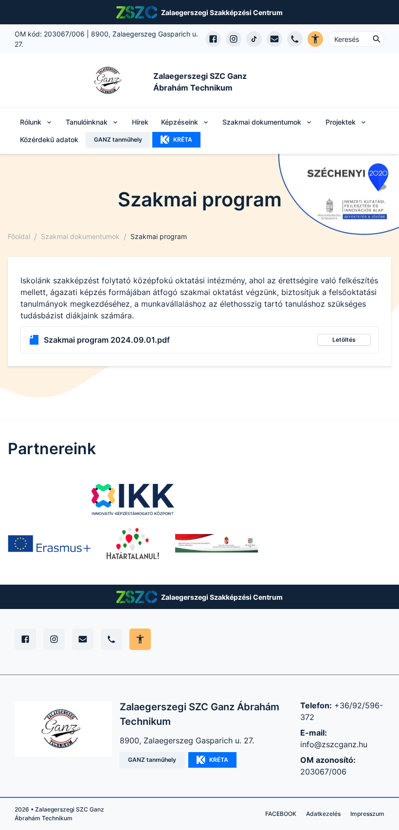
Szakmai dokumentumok (80, 236)
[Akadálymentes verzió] (315, 39)
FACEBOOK (280, 813)
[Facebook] (25, 639)
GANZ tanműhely (118, 139)
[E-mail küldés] (274, 39)
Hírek (140, 122)
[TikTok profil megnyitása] (254, 39)
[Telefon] (111, 639)
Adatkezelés (323, 813)
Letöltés (344, 339)
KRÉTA (182, 139)
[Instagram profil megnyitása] (233, 39)
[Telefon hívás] (295, 39)
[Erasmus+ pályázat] (49, 543)
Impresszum (367, 813)
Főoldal (19, 236)
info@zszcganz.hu (333, 744)
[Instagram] (54, 639)
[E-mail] (82, 639)
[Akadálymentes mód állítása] (140, 639)
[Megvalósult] (216, 543)
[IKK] (132, 499)
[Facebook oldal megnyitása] (213, 39)
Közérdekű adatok (49, 139)
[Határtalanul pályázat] (133, 543)
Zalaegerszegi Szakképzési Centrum (222, 12)
